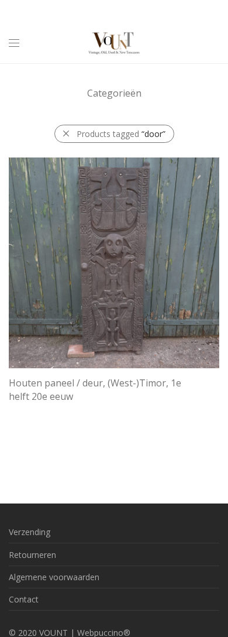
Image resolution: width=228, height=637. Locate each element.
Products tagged (121, 133)
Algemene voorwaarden (54, 577)
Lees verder (25, 410)
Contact (24, 599)
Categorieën (114, 93)
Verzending (29, 531)
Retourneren (32, 554)
